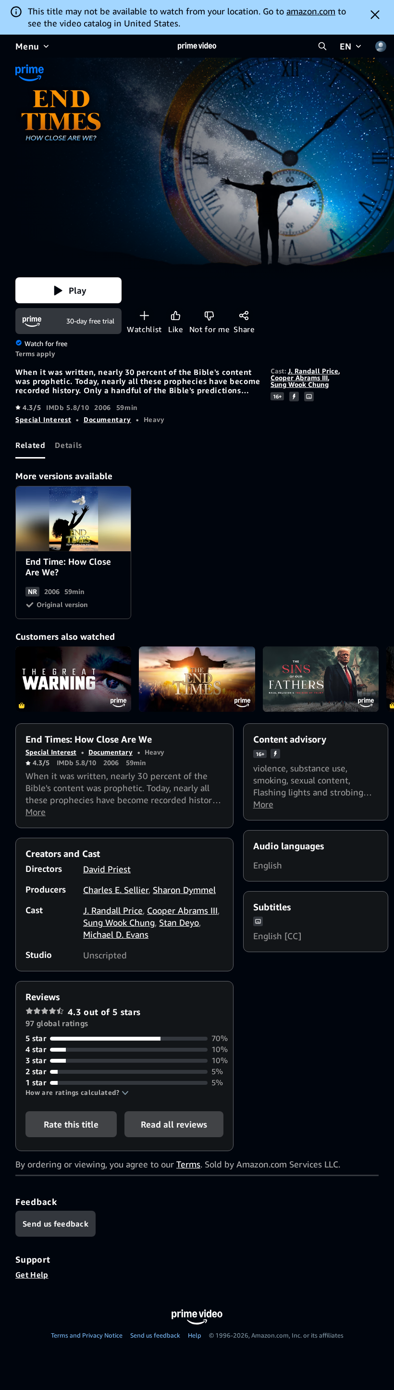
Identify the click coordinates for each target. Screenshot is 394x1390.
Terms (188, 1164)
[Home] (197, 46)
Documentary (107, 419)
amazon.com (310, 11)
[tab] (30, 446)
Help (194, 1335)
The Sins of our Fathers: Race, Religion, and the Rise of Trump (321, 679)
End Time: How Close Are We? (74, 519)
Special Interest (43, 419)
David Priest (107, 869)
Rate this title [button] (71, 1124)
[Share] (243, 315)
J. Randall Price (313, 371)
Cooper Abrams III (299, 377)
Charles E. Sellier (115, 889)
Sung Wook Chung (300, 384)
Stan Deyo (179, 922)
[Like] (175, 315)
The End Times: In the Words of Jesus (197, 679)
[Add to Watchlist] (144, 315)
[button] (68, 290)
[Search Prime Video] (322, 46)
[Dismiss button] (375, 14)
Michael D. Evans (115, 934)
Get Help (32, 1274)
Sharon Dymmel (184, 889)
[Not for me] (209, 315)
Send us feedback (155, 1335)
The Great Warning (73, 679)
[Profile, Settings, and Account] (380, 46)
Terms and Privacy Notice (87, 1335)
